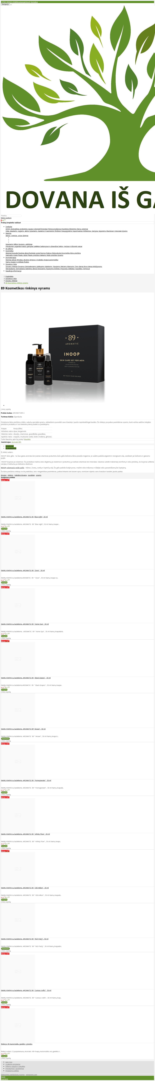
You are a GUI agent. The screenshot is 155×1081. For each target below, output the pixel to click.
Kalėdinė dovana (21, 475)
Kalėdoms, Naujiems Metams (56, 266)
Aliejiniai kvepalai (12, 253)
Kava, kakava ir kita (17, 240)
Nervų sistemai (82, 229)
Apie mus (8, 1062)
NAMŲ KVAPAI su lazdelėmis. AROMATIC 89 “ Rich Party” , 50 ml (24, 939)
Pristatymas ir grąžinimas (14, 1068)
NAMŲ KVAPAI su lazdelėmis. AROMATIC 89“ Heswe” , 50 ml (23, 729)
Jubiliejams (41, 266)
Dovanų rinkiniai (12, 266)
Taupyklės (79, 269)
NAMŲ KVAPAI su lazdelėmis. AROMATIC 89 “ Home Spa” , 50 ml (25, 624)
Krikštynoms (97, 266)
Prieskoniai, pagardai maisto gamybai (20, 246)
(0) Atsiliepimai (11, 448)
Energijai (44, 229)
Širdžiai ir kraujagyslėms (64, 231)
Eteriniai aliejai (11, 260)
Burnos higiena (46, 253)
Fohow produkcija (54, 229)
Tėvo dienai (79, 266)
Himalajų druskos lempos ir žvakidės (30, 260)
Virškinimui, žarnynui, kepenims (94, 231)
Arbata (12, 238)
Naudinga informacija (13, 271)
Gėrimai (25, 236)
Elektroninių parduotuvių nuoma (13, 1075)
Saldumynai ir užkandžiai (49, 246)
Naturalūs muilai (12, 255)
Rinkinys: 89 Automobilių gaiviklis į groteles (16, 1044)
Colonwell (37, 229)
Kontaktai (34, 2)
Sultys (12, 242)
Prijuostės (64, 269)
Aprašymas (10, 446)
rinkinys (10, 475)
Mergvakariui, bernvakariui (15, 269)
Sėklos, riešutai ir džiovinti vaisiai (70, 246)
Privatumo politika (12, 1071)
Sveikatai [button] (9, 227)
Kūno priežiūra (75, 253)
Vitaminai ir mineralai (114, 231)
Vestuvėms (41, 269)
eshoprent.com (31, 1075)
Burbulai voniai (34, 253)
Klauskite (27, 439)
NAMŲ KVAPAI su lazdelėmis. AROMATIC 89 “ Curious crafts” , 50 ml (26, 990)
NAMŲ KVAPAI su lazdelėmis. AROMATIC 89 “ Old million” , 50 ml (25, 888)
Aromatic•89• (16, 442)
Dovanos (21, 266)
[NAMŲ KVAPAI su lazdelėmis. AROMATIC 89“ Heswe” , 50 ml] (18, 727)
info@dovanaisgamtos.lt (21, 2)
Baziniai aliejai (23, 253)
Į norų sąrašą (6, 409)
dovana (3, 475)
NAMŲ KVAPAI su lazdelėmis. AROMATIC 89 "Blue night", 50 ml (24, 517)
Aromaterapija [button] (11, 257)
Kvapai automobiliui (51, 260)
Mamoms (71, 266)
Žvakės (26, 262)
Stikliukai (71, 269)
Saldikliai (37, 246)
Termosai (86, 269)
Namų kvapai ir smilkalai (15, 262)
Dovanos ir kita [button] (11, 264)
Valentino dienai (31, 269)
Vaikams (43, 255)
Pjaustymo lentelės (53, 269)
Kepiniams (10, 244)
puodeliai (31, 475)
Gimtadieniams (31, 266)
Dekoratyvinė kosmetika (61, 253)
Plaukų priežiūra (34, 255)
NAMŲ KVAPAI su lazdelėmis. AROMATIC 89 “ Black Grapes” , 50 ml (26, 678)
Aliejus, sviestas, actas (14, 236)
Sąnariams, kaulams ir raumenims (42, 231)
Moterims (73, 229)
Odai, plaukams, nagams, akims (18, 231)
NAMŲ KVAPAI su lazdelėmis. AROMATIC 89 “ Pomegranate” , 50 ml (26, 780)
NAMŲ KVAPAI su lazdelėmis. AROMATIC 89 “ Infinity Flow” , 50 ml (25, 834)
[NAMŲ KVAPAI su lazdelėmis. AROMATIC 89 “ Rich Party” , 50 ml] (18, 937)
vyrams (38, 475)
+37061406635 (6, 2)
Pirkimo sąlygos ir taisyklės (15, 1066)
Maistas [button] (8, 233)
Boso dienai (88, 266)
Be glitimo (9, 249)
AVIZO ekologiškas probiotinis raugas (19, 229)
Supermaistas (78, 231)
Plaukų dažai (23, 255)
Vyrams (124, 231)
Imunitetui (65, 229)
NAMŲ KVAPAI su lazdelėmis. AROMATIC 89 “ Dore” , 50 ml (23, 570)
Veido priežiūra (52, 255)
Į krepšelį (4, 529)
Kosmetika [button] (9, 251)
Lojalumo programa (12, 1064)
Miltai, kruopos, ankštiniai (23, 244)
